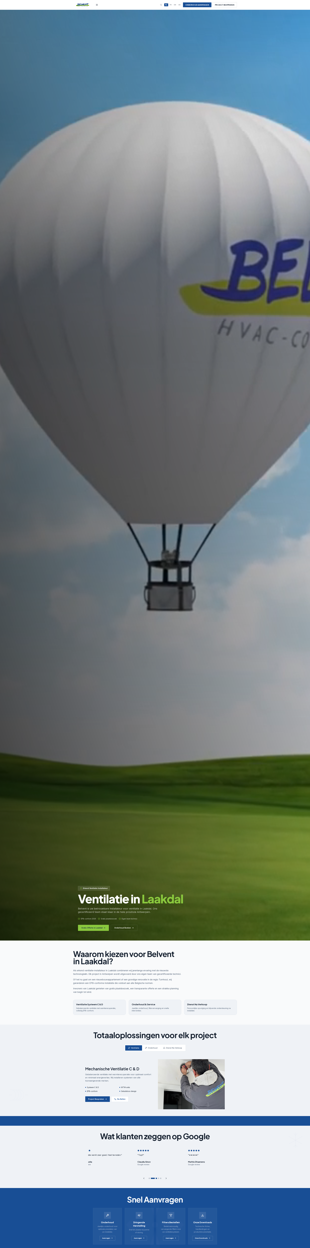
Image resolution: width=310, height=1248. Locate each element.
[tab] (133, 1048)
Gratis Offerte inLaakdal (92, 928)
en (175, 5)
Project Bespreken (224, 5)
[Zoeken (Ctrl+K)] (161, 5)
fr (170, 5)
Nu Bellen (121, 1099)
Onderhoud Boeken (122, 928)
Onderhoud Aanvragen (197, 5)
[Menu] (96, 4)
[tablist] (155, 1047)
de (179, 5)
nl (166, 5)
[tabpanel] (155, 1084)
